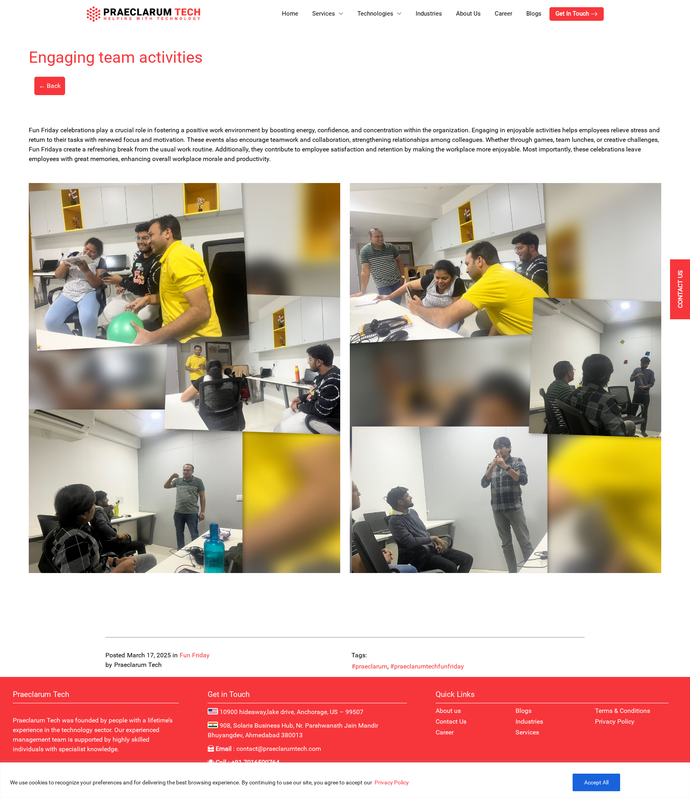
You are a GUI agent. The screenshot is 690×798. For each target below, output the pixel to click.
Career (503, 13)
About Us (468, 13)
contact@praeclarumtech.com (278, 748)
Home (290, 13)
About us (448, 710)
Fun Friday (195, 655)
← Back (50, 86)
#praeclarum (369, 666)
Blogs (533, 13)
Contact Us (451, 721)
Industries (429, 13)
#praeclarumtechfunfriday (427, 666)
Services (527, 732)
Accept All (596, 782)
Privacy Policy (392, 782)
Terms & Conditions (622, 710)
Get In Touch (573, 13)
